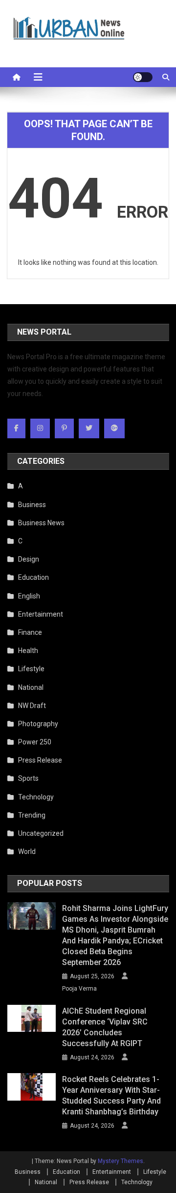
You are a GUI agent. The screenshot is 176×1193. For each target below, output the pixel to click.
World (27, 851)
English (29, 596)
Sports (28, 778)
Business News (41, 523)
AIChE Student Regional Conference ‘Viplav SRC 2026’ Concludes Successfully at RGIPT (105, 1027)
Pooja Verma (79, 988)
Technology (36, 797)
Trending (31, 815)
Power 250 (34, 742)
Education (33, 577)
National (31, 687)
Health (28, 650)
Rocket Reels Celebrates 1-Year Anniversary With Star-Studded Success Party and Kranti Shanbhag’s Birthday (111, 1095)
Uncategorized (41, 833)
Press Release (40, 760)
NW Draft (32, 706)
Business (32, 505)
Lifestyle (31, 669)
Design (28, 559)
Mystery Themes (120, 1161)
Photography (38, 724)
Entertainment (40, 614)
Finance (30, 632)
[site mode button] (143, 77)
